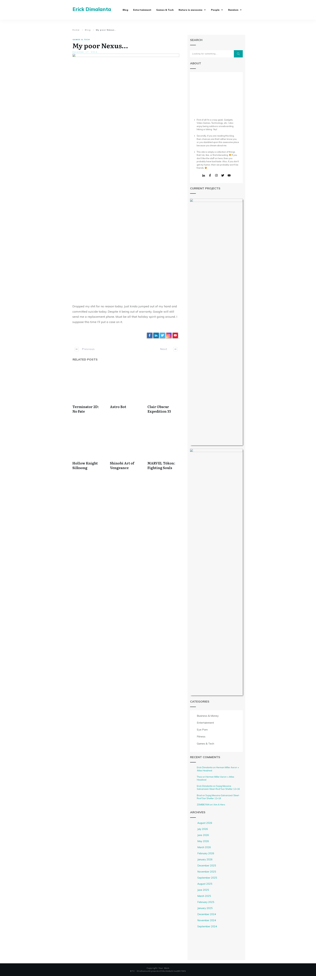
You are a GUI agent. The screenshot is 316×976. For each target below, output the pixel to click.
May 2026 (203, 841)
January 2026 (204, 859)
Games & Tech (81, 40)
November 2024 (206, 920)
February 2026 (205, 853)
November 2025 (206, 871)
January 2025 (204, 908)
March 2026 (204, 847)
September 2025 (207, 877)
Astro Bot (118, 406)
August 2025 (204, 883)
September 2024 (207, 926)
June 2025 (203, 889)
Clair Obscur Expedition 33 (159, 409)
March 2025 (204, 896)
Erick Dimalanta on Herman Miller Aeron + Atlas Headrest (218, 769)
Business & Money (208, 715)
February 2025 (205, 902)
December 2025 (206, 865)
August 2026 (204, 822)
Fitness (201, 736)
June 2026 (203, 835)
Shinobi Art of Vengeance (122, 465)
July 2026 (202, 829)
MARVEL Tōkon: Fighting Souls (161, 465)
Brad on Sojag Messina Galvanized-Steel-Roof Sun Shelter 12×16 (218, 797)
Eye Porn (202, 729)
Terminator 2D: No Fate (85, 409)
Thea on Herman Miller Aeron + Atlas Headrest (215, 778)
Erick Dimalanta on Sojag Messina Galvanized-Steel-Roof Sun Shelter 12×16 (218, 787)
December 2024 (206, 914)
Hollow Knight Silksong (85, 465)
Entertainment (205, 722)
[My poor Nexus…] (125, 177)
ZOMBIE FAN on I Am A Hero (211, 804)
